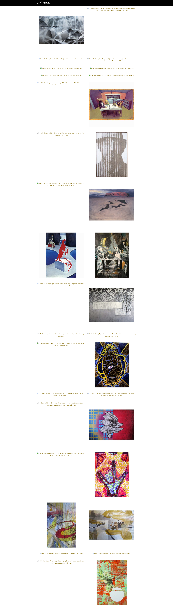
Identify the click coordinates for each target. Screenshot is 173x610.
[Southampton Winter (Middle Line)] (111, 305)
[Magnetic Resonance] (61, 285)
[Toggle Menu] (134, 3)
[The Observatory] (61, 84)
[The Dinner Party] (111, 104)
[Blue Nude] (61, 134)
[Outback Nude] (111, 204)
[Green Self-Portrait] (61, 59)
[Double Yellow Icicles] (111, 10)
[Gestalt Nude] (61, 255)
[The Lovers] (61, 76)
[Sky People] (111, 60)
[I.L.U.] (111, 474)
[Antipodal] (61, 184)
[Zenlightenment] (111, 364)
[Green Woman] (61, 68)
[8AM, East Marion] (61, 404)
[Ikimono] (111, 554)
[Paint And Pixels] (111, 424)
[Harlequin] (61, 344)
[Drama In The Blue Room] (61, 454)
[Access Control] (61, 30)
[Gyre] (61, 525)
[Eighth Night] (111, 335)
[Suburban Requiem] (111, 76)
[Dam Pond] (111, 525)
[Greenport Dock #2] (111, 255)
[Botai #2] (61, 554)
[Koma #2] (111, 582)
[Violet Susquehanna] (61, 562)
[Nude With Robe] (111, 68)
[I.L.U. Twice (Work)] (61, 395)
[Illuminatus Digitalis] (111, 395)
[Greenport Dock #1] (61, 335)
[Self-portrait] (111, 154)
